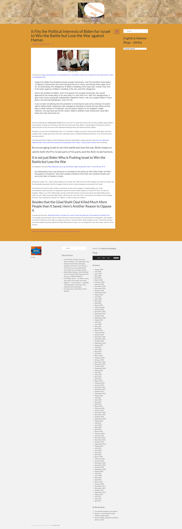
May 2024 (98, 326)
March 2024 (99, 330)
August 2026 (99, 269)
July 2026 (98, 271)
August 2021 (99, 396)
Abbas (41, 231)
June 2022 (98, 374)
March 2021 (99, 406)
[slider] (116, 258)
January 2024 (99, 335)
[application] (106, 258)
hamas (54, 231)
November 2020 (100, 414)
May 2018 (98, 478)
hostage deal (60, 231)
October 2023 (99, 341)
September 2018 (100, 469)
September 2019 (100, 444)
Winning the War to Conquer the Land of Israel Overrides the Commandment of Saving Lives (79, 215)
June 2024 (98, 324)
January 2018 (99, 484)
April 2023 (98, 353)
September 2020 (100, 419)
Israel (65, 231)
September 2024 (100, 318)
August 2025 (99, 295)
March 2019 (99, 456)
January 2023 (99, 360)
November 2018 (100, 465)
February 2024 (100, 332)
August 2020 (99, 421)
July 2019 (98, 448)
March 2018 (99, 482)
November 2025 (100, 288)
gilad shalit (49, 231)
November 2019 (100, 440)
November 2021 (100, 389)
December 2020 (100, 412)
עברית (33, 257)
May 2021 (98, 402)
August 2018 (99, 471)
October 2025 (99, 290)
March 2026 (99, 280)
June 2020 (98, 425)
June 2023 (98, 349)
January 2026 (99, 284)
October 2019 (99, 442)
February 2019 (100, 459)
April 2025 (98, 303)
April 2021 (98, 404)
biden (45, 231)
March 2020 (99, 431)
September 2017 (100, 492)
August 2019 (99, 446)
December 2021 (100, 387)
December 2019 (100, 438)
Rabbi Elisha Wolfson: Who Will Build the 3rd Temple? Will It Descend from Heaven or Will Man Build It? (76, 274)
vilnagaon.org (96, 19)
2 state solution (35, 231)
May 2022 (98, 377)
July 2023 (98, 347)
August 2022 (99, 370)
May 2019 (98, 452)
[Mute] (112, 258)
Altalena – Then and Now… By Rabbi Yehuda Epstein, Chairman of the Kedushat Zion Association (76, 285)
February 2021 (100, 408)
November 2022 (100, 364)
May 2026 (98, 276)
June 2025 (98, 299)
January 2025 (99, 309)
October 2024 (99, 316)
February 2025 (100, 307)
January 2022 (99, 385)
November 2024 (100, 313)
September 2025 (100, 292)
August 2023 (99, 345)
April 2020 (98, 429)
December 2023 (100, 337)
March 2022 (99, 381)
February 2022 (100, 383)
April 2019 (98, 454)
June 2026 (98, 274)
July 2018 (98, 473)
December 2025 (100, 286)
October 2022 (99, 366)
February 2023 (100, 358)
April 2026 (98, 278)
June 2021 (98, 400)
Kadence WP (56, 525)
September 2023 (100, 343)
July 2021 (98, 398)
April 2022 (98, 379)
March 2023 (99, 356)
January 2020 (99, 435)
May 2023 (98, 351)
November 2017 (100, 488)
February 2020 (100, 433)
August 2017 (99, 494)
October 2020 (99, 417)
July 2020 (98, 423)
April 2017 (98, 501)
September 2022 (100, 368)
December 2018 (100, 463)
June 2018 (98, 475)
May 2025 (98, 301)
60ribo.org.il (96, 21)
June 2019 (98, 450)
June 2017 (98, 499)
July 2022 (98, 372)
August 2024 (99, 320)
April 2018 (98, 480)
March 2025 (99, 305)
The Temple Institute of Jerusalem (106, 511)
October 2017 (99, 490)
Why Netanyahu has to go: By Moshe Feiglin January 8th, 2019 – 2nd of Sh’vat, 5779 (76, 167)
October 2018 (99, 467)
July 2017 (98, 496)
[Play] (95, 258)
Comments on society (43, 44)
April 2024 (98, 328)
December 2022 (100, 362)
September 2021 (100, 393)
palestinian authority (72, 231)
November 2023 (100, 339)
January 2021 (99, 410)
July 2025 (98, 297)
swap (78, 231)
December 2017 (100, 486)
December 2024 (100, 311)
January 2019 (99, 461)
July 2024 (98, 322)
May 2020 (98, 427)
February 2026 (100, 282)
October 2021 (99, 391)
